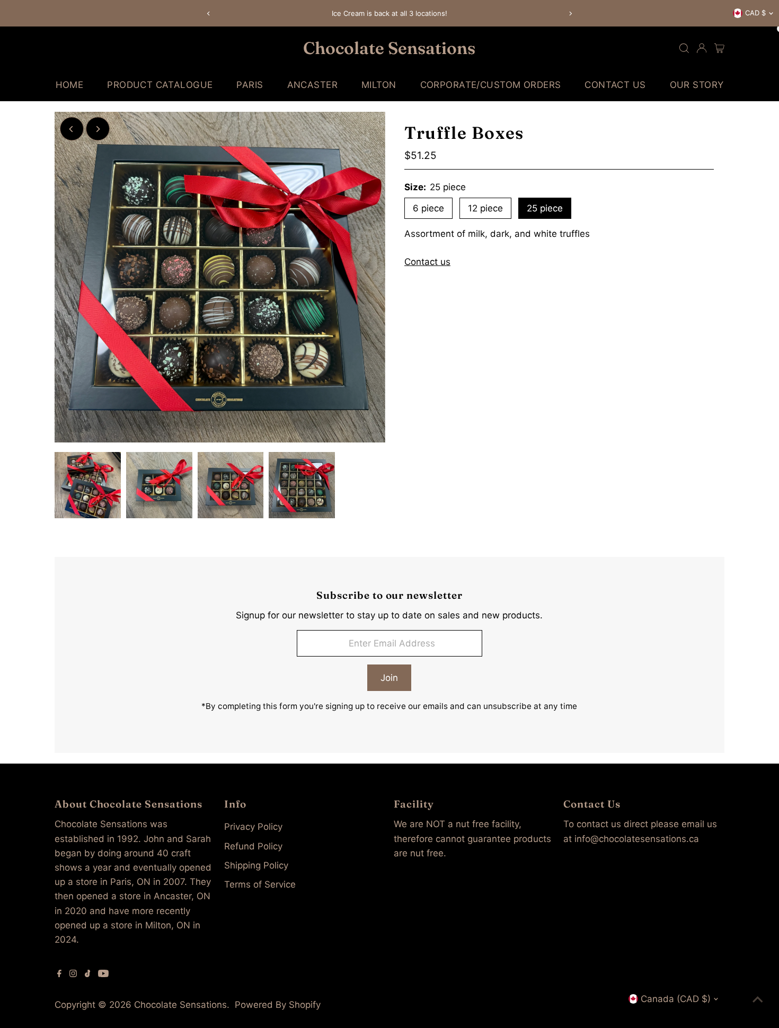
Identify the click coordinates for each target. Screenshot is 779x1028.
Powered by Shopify (278, 1004)
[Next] (570, 13)
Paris (249, 84)
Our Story (697, 84)
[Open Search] (684, 48)
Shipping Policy (256, 865)
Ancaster (312, 84)
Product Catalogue (160, 84)
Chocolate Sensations (389, 48)
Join (389, 677)
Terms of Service (260, 884)
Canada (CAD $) (676, 999)
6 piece (428, 208)
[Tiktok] (87, 974)
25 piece (545, 208)
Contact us (427, 262)
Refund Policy (253, 846)
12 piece (485, 208)
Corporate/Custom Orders (490, 84)
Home (70, 84)
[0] (719, 48)
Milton (378, 84)
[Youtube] (103, 974)
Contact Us (615, 84)
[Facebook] (59, 974)
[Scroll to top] (757, 998)
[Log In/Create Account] (701, 48)
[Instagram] (73, 974)
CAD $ (755, 12)
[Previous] (209, 13)
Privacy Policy (253, 826)
